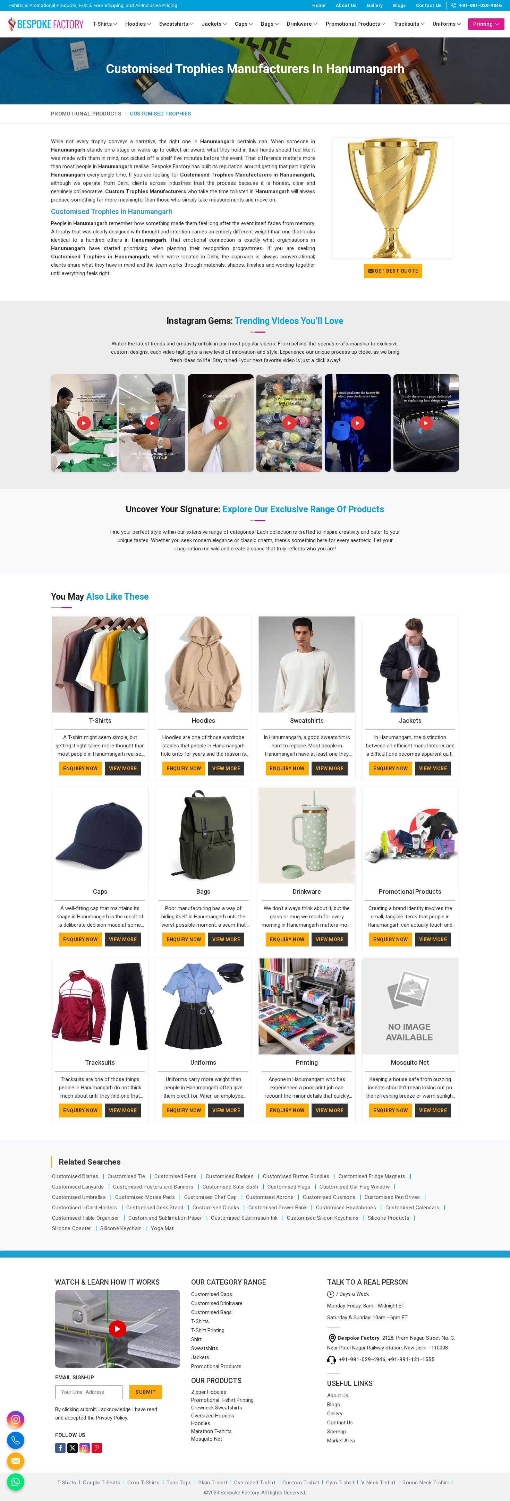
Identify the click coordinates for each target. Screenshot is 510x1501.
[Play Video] (117, 1329)
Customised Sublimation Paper (165, 1218)
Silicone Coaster (72, 1228)
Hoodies (135, 24)
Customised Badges (230, 1176)
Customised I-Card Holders (85, 1207)
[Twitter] (72, 1448)
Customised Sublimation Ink (245, 1218)
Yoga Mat (162, 1228)
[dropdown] (115, 24)
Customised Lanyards (78, 1187)
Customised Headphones (347, 1207)
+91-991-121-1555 (411, 1359)
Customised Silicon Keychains (323, 1218)
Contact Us (428, 5)
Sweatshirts (173, 24)
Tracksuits (406, 24)
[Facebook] (60, 1448)
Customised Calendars (413, 1207)
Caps (241, 24)
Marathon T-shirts (211, 1431)
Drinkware (299, 24)
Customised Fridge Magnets (373, 1176)
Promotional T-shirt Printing (222, 1400)
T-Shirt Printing (207, 1330)
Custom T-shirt (300, 1482)
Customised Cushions (330, 1197)
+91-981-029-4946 (480, 5)
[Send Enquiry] (15, 1461)
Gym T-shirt (340, 1482)
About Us (346, 5)
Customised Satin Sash (231, 1187)
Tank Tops (179, 1482)
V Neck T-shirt (378, 1482)
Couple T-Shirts (102, 1482)
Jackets (211, 24)
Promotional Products (353, 24)
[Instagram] (84, 1448)
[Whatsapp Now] (15, 1482)
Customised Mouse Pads (146, 1197)
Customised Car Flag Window (355, 1187)
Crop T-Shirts (143, 1482)
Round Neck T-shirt (425, 1482)
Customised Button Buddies (297, 1176)
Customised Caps (211, 1294)
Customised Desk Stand (155, 1207)
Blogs (399, 5)
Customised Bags (211, 1312)
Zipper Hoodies (208, 1392)
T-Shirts (102, 24)
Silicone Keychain (121, 1228)
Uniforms (444, 24)
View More (123, 768)
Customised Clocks (216, 1207)
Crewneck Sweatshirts (216, 1408)
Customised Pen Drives (393, 1197)
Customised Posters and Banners (154, 1187)
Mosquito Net (410, 1062)
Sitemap (336, 1432)
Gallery (375, 5)
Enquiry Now (80, 768)
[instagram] (15, 1419)
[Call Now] (15, 1440)
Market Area (341, 1441)
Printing (483, 24)
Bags (267, 24)
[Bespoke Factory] (46, 24)
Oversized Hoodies (212, 1416)
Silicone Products (389, 1218)
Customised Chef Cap (211, 1197)
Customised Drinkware (217, 1303)
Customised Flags (289, 1187)
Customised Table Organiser (86, 1218)
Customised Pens (176, 1176)
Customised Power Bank (278, 1207)
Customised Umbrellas (79, 1197)
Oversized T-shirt (255, 1482)
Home (318, 5)
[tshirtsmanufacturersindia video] (84, 422)
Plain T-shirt (213, 1482)
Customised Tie (127, 1176)
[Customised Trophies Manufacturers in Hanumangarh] (393, 198)
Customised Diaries (76, 1176)
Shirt (196, 1339)
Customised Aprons (270, 1197)
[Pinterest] (97, 1448)
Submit (146, 1392)
